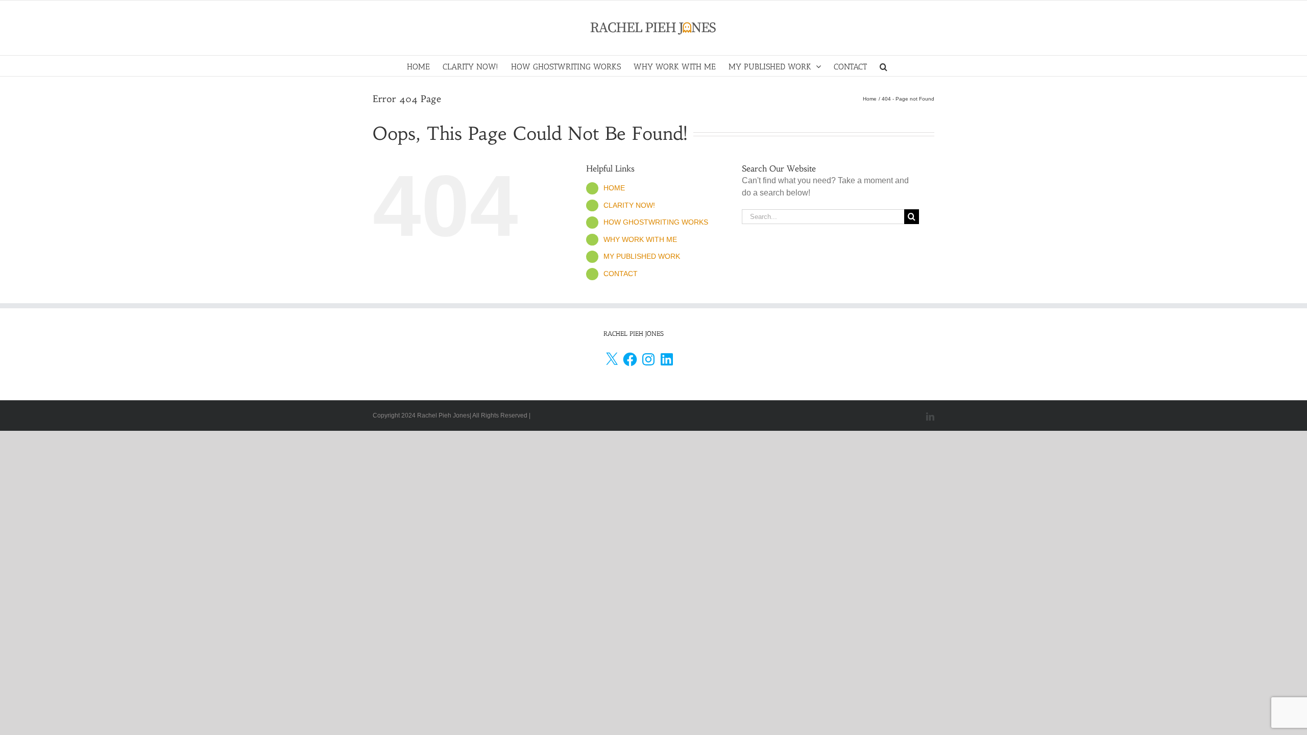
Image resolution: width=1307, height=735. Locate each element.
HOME (614, 188)
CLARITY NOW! (629, 205)
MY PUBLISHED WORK (641, 256)
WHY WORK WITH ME (640, 239)
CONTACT (620, 274)
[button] (883, 66)
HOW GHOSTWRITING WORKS (655, 222)
